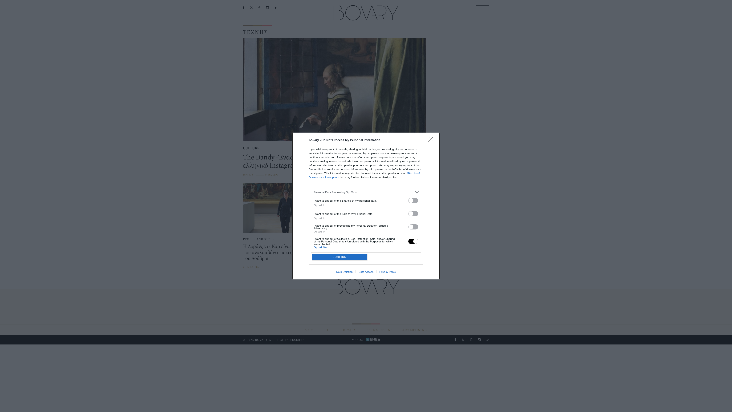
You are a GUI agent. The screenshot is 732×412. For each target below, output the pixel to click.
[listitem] (366, 192)
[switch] (413, 200)
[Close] (432, 140)
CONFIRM (340, 257)
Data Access (366, 271)
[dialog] (366, 206)
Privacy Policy (387, 271)
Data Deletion (344, 271)
